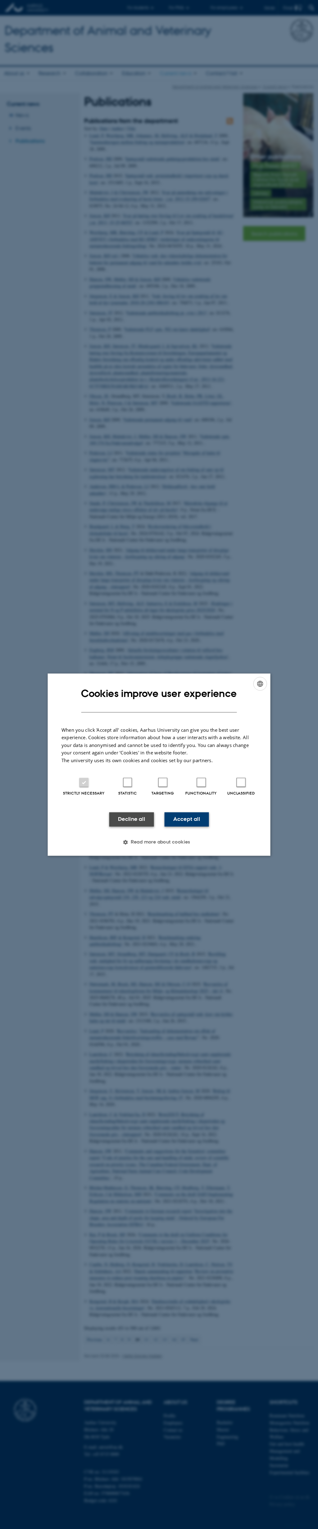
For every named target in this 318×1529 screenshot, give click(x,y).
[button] (159, 842)
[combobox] (260, 684)
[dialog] (159, 764)
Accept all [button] (186, 819)
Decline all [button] (131, 819)
